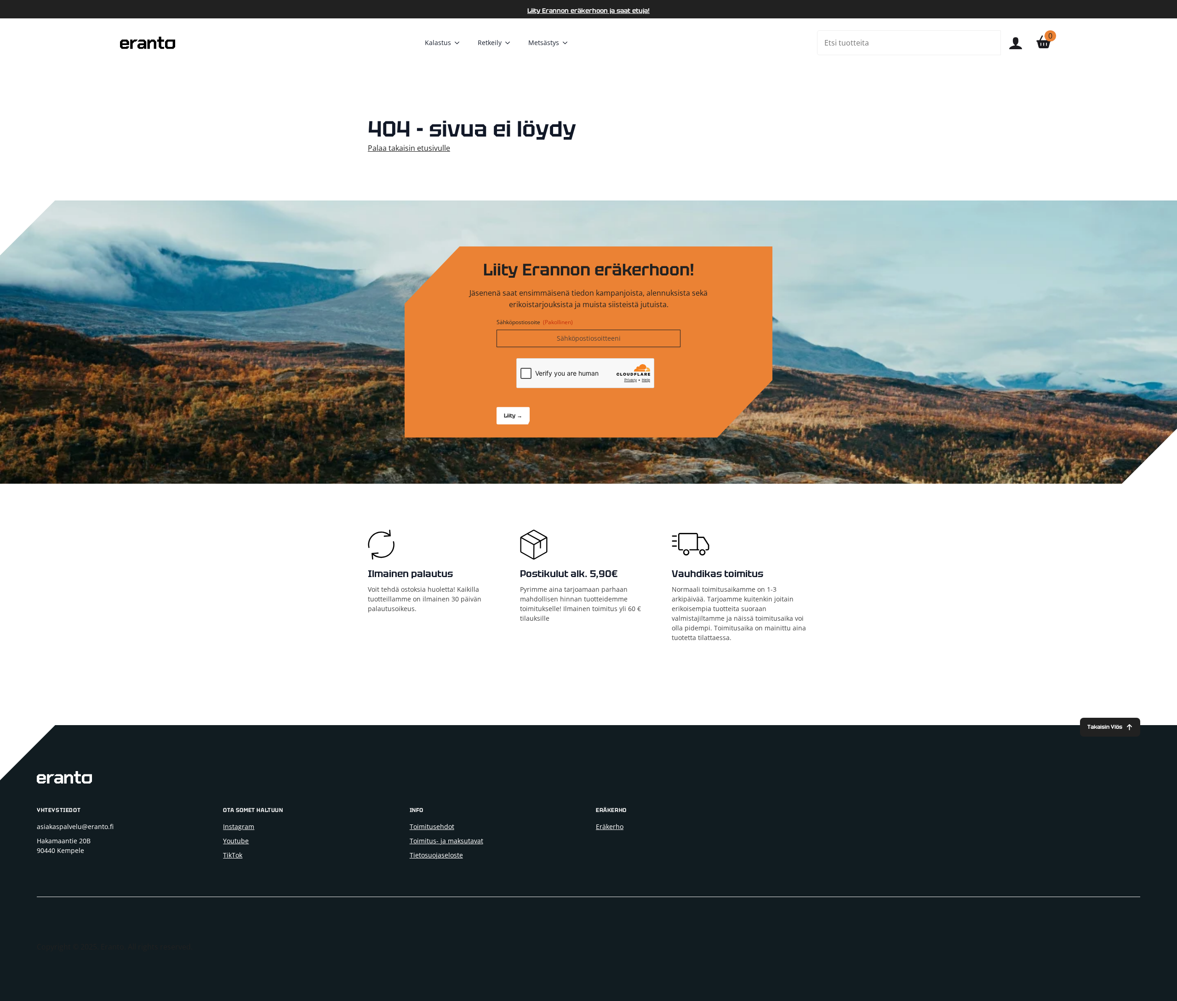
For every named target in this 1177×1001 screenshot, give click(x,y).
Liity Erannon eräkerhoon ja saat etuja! (588, 10)
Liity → (513, 415)
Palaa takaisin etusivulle (409, 148)
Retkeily (490, 42)
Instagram (238, 826)
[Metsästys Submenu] (568, 42)
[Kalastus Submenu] (460, 42)
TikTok (232, 855)
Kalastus (438, 42)
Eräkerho (609, 826)
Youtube (236, 840)
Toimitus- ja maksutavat (446, 840)
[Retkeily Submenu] (510, 42)
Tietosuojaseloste (436, 855)
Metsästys (543, 42)
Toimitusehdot (432, 826)
